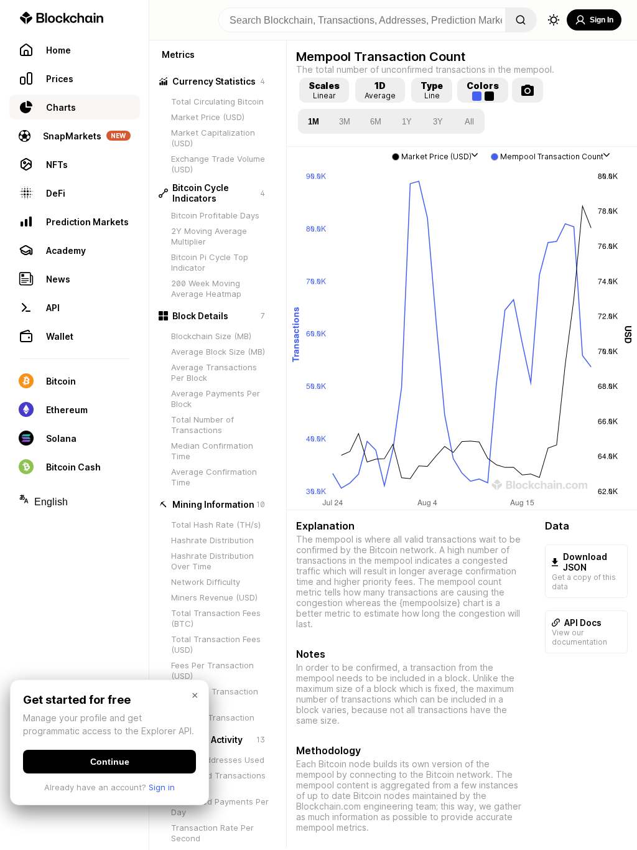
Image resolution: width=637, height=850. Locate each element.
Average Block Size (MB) (218, 352)
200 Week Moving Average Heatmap (206, 288)
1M (313, 121)
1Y (407, 121)
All (469, 121)
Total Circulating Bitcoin (217, 101)
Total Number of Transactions (202, 424)
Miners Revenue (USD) (214, 597)
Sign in (162, 787)
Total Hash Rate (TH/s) (216, 525)
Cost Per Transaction (212, 717)
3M (344, 121)
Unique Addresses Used (217, 760)
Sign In (601, 20)
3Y (438, 121)
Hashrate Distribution (212, 540)
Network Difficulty (205, 582)
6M (375, 121)
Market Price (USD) (207, 117)
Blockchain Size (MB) (211, 336)
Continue (109, 762)
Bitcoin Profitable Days (215, 215)
